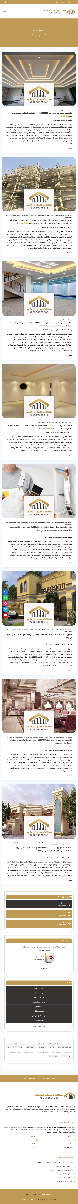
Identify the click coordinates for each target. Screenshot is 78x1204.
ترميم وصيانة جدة (30, 1047)
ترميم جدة (52, 1047)
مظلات (70, 1136)
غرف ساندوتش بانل (39, 1016)
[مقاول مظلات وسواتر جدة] (5, 615)
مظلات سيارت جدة (66, 1056)
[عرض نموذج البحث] (4, 2)
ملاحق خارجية (39, 1020)
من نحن (46, 1078)
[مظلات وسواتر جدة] (5, 603)
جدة (8, 1047)
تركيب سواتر (39, 993)
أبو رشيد (64, 120)
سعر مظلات (68, 1052)
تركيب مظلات (39, 988)
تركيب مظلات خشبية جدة (64, 1047)
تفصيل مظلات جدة (17, 1047)
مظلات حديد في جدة (15, 1052)
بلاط (71, 1144)
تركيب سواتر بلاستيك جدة (37, 1043)
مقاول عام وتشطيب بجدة (13, 215)
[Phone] (5, 592)
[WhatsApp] (5, 597)
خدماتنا (39, 1078)
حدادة (33, 1147)
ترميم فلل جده (42, 1047)
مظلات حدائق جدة (28, 1052)
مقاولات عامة (46, 110)
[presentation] (39, 79)
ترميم (33, 1140)
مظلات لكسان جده (53, 1056)
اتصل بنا (24, 1078)
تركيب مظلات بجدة (12, 1043)
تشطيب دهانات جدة (51, 422)
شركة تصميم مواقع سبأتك (45, 1200)
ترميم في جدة (68, 215)
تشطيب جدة (69, 110)
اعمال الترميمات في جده (54, 1043)
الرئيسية (43, 30)
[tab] (46, 968)
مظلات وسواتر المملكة (34, 1195)
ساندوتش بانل (68, 1147)
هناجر (71, 1140)
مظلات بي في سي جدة (43, 1052)
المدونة (35, 30)
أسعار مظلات (67, 1043)
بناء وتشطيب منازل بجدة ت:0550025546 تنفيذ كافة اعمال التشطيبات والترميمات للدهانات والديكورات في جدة (41, 530)
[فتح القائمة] (4, 11)
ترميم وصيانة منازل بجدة (57, 215)
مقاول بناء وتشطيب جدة (57, 110)
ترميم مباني (39, 1007)
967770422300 (27, 1200)
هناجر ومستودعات (39, 1002)
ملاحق (33, 1144)
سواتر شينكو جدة (56, 1052)
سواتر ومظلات (49, 737)
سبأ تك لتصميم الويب (61, 227)
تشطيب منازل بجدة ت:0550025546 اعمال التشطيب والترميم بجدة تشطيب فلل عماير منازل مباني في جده (42, 851)
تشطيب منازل (39, 1011)
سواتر (33, 1136)
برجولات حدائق (39, 998)
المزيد (69, 148)
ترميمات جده (46, 215)
